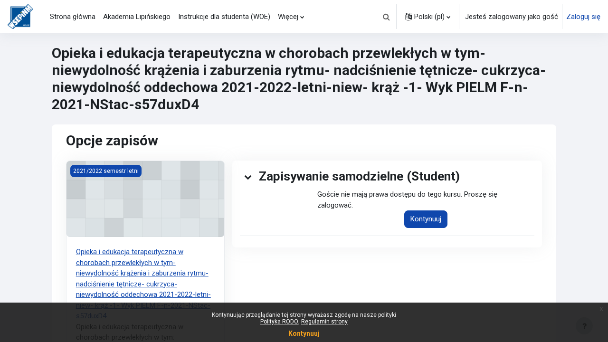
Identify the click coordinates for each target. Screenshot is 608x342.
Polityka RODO (279, 321)
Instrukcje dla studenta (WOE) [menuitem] (224, 16)
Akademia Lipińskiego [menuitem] (137, 16)
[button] (386, 16)
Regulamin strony (324, 321)
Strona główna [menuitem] (72, 16)
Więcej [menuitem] (288, 16)
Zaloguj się (583, 16)
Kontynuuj (425, 219)
